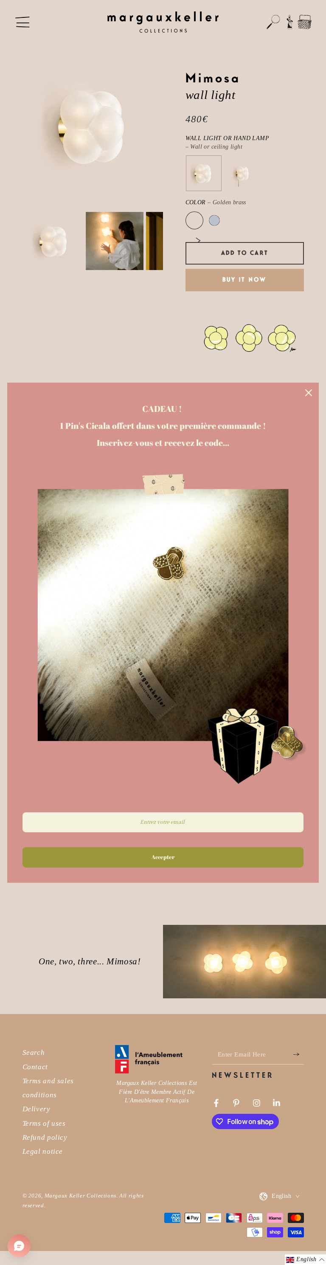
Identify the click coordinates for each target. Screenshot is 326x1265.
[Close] (308, 392)
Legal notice (42, 1151)
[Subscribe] (298, 1054)
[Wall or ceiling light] (203, 173)
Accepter (163, 857)
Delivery (36, 1109)
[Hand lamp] (243, 173)
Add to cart (244, 253)
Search (33, 1052)
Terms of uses (44, 1123)
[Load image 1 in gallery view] (54, 241)
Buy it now (244, 279)
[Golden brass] (194, 220)
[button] (273, 22)
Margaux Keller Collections (80, 1196)
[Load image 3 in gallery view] (115, 241)
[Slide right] (198, 241)
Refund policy (44, 1137)
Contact (35, 1067)
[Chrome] (214, 220)
